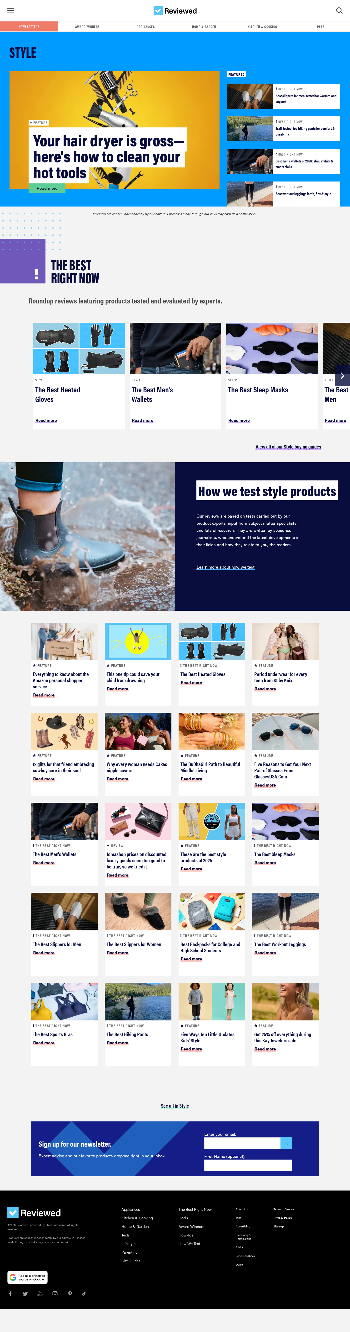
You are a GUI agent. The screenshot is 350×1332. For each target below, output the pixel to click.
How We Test (189, 1243)
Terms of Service (284, 1209)
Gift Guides (130, 1260)
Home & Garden (204, 26)
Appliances (146, 26)
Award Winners (87, 26)
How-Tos (186, 1235)
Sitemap (279, 1226)
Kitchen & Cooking (262, 26)
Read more (47, 188)
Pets (321, 26)
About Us (242, 1209)
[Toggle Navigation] (10, 10)
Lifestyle (128, 1243)
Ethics (240, 1247)
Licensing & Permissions (243, 1237)
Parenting (129, 1252)
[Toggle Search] (339, 10)
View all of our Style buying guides (288, 446)
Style (39, 380)
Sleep (232, 380)
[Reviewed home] (175, 10)
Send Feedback (245, 1256)
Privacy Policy (283, 1218)
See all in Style (175, 1105)
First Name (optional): (224, 1156)
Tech (125, 1235)
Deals (183, 1218)
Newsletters (29, 26)
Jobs (238, 1218)
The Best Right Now (195, 1209)
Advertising (243, 1226)
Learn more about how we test (226, 567)
